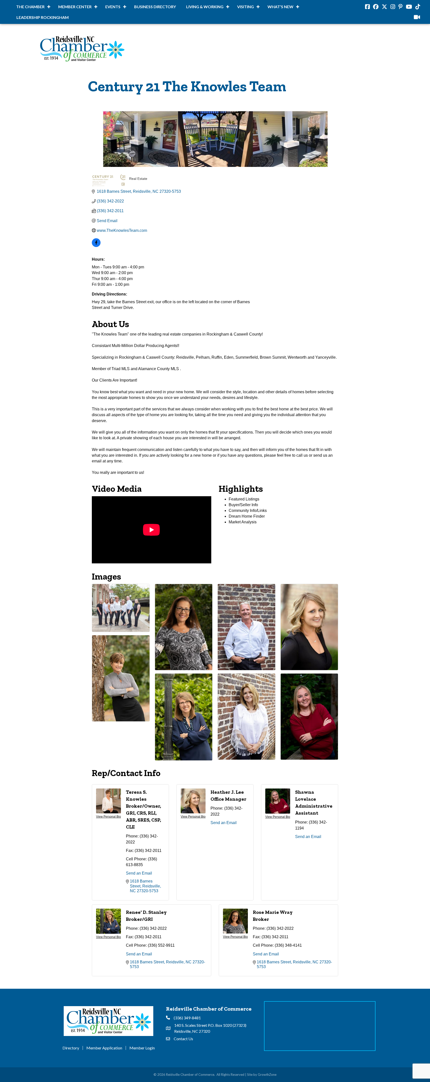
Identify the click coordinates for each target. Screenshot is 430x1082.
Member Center (75, 6)
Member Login (142, 1048)
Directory (70, 1048)
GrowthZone (267, 1075)
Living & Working (204, 6)
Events (112, 6)
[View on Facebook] (96, 246)
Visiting (245, 6)
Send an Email (139, 873)
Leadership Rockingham (42, 17)
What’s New (280, 6)
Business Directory (155, 6)
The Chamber (30, 6)
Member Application (104, 1048)
